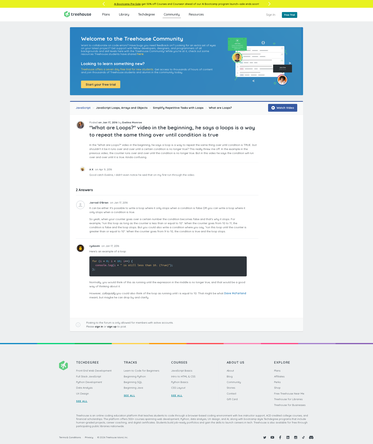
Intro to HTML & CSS (183, 376)
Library (124, 14)
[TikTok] (303, 437)
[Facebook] (280, 437)
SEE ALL (82, 401)
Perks (277, 382)
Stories (231, 387)
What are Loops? (220, 108)
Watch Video (285, 108)
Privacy (89, 437)
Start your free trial (101, 84)
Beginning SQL (133, 382)
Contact (231, 393)
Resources (196, 14)
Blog (230, 376)
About (230, 370)
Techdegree (146, 14)
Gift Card (232, 399)
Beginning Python (135, 376)
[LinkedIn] (288, 437)
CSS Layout (178, 387)
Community (172, 14)
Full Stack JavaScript (88, 376)
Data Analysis (84, 387)
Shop (277, 387)
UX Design (82, 393)
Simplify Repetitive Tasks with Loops (178, 108)
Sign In (270, 15)
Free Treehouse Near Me (289, 393)
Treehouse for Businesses (289, 405)
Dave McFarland (235, 293)
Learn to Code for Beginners (141, 370)
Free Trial (289, 14)
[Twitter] (264, 437)
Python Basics (179, 382)
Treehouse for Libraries (288, 399)
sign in (99, 326)
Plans (106, 14)
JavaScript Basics (181, 370)
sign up (112, 326)
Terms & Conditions (70, 437)
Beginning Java (133, 387)
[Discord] (311, 437)
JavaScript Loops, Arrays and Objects (121, 108)
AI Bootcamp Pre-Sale (127, 3)
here (140, 54)
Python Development (89, 382)
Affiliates (279, 376)
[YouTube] (272, 437)
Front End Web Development (94, 370)
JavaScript (83, 108)
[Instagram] (295, 437)
